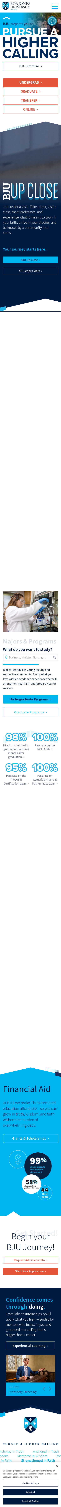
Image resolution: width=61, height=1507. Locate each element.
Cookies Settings (30, 1483)
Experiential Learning (29, 1345)
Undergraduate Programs (29, 699)
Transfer (29, 100)
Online (29, 109)
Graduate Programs (29, 712)
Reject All (30, 1492)
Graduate (29, 91)
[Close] (57, 1466)
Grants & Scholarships (29, 1138)
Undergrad (29, 82)
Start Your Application (29, 1271)
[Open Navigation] (54, 6)
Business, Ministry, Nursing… (27, 657)
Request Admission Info (29, 1260)
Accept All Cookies (30, 1501)
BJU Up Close (29, 260)
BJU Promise (29, 66)
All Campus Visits (29, 271)
